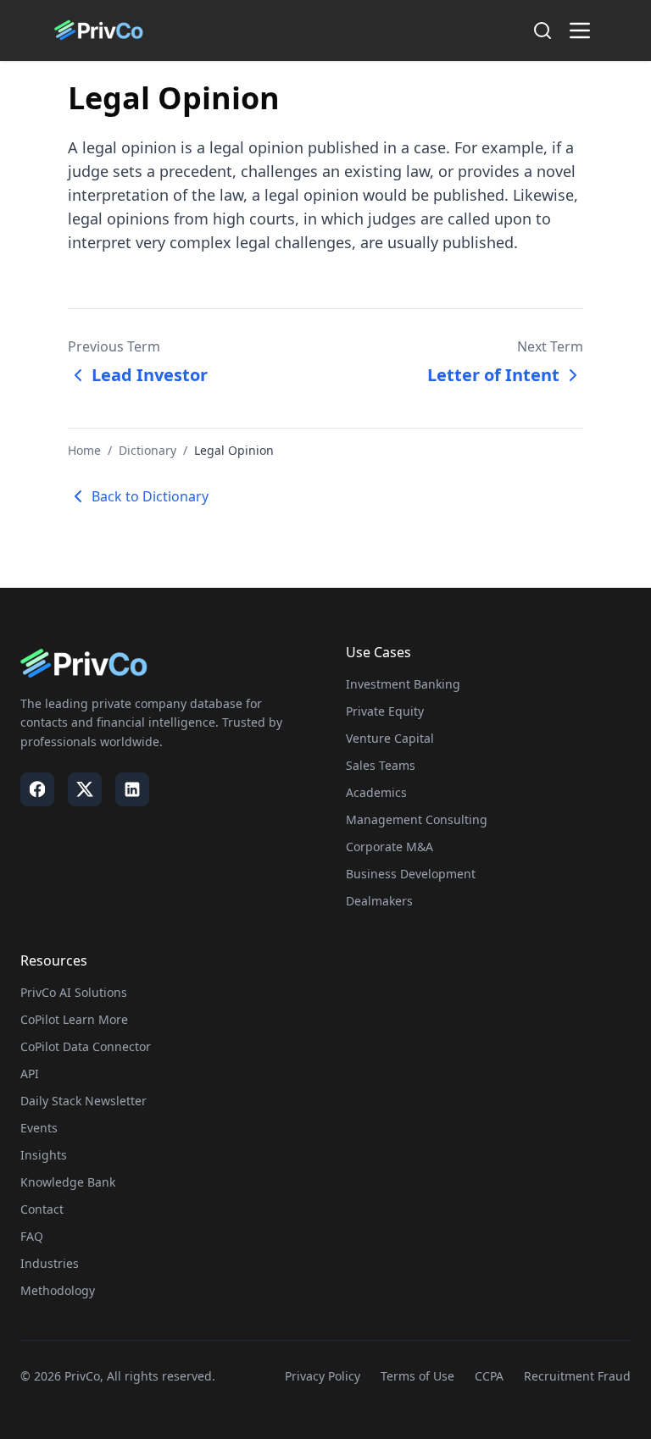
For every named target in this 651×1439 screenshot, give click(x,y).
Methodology (57, 1290)
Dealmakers (379, 901)
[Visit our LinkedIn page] (132, 789)
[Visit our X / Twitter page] (85, 789)
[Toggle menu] (580, 30)
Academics (376, 792)
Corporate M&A (389, 846)
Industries (49, 1263)
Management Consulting (416, 819)
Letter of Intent (493, 374)
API (29, 1073)
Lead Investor (150, 374)
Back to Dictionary (150, 496)
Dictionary (147, 450)
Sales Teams (380, 765)
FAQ (31, 1236)
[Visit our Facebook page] (37, 789)
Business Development (411, 874)
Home (84, 450)
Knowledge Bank (67, 1182)
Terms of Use (417, 1376)
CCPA (489, 1376)
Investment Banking (403, 684)
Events (39, 1128)
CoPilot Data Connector (85, 1046)
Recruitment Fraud (577, 1376)
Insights (43, 1155)
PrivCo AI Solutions (73, 992)
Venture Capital (390, 738)
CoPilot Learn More (74, 1019)
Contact (42, 1209)
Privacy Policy (322, 1376)
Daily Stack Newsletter (83, 1101)
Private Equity (385, 711)
